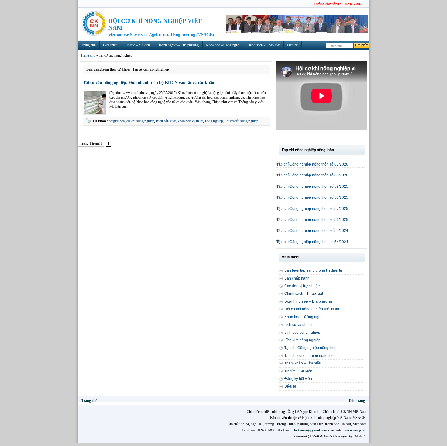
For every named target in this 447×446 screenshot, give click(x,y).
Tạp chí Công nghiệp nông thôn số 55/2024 (312, 230)
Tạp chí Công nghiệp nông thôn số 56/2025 (312, 220)
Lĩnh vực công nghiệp (302, 332)
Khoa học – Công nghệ (222, 45)
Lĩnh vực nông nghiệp (302, 340)
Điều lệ (290, 386)
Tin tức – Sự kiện (137, 45)
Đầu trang (357, 401)
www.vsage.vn (355, 430)
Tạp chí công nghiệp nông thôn (310, 356)
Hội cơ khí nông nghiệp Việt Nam (311, 309)
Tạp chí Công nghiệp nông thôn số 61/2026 (312, 164)
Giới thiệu (110, 45)
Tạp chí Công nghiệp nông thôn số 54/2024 (312, 242)
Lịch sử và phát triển (301, 324)
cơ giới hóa (117, 121)
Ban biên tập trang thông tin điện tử (313, 270)
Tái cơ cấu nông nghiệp (241, 121)
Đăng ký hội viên (298, 379)
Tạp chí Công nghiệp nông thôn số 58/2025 (312, 197)
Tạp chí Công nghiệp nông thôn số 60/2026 (312, 175)
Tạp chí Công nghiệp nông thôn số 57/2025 (312, 209)
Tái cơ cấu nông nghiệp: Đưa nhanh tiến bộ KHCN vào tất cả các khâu (148, 82)
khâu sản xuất (166, 121)
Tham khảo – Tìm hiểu (302, 363)
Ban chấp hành (297, 278)
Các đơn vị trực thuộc (302, 286)
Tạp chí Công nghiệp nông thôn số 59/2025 (312, 186)
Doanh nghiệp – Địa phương (178, 45)
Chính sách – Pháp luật (263, 45)
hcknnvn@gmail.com (310, 430)
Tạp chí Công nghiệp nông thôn (310, 348)
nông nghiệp (214, 121)
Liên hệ (292, 45)
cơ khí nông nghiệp (140, 121)
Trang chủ (88, 45)
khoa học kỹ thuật (190, 121)
